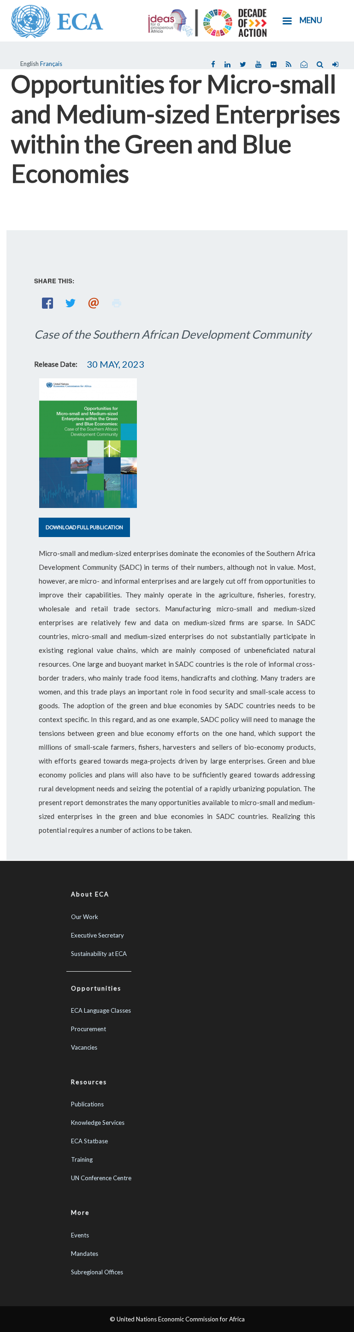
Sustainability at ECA (99, 953)
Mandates (84, 1253)
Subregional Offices (97, 1272)
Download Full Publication (84, 527)
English (29, 63)
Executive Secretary (97, 935)
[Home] (57, 20)
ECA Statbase (89, 1141)
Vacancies (84, 1047)
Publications (87, 1104)
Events (80, 1235)
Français (51, 63)
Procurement (88, 1029)
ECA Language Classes (101, 1010)
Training (82, 1159)
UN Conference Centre (101, 1178)
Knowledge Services (97, 1122)
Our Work (84, 916)
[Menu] (287, 22)
